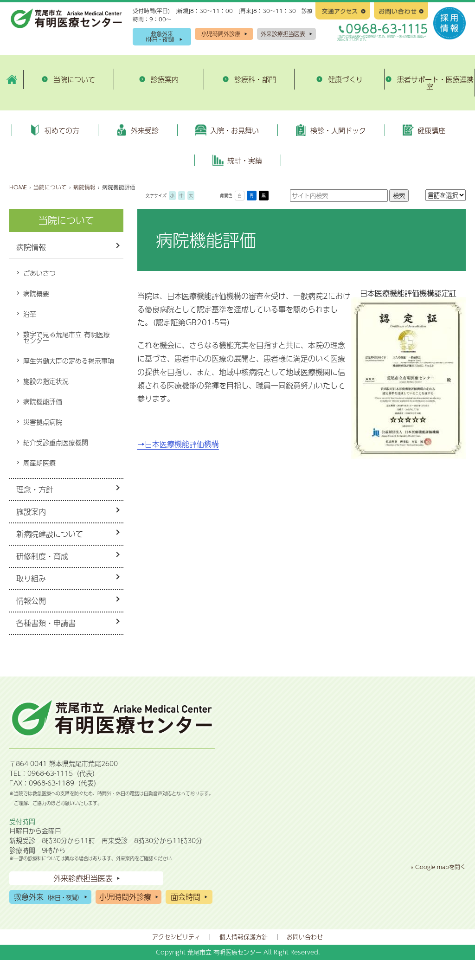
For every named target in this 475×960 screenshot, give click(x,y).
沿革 (29, 314)
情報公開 (31, 600)
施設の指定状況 (46, 381)
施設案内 (31, 511)
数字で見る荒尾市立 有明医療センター (66, 337)
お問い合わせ (305, 936)
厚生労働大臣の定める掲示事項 (68, 360)
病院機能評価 (42, 401)
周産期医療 (39, 462)
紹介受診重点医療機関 (55, 442)
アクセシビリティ (176, 936)
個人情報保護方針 (243, 936)
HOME (18, 187)
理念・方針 (34, 489)
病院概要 (36, 293)
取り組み (31, 578)
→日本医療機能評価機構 (178, 444)
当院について (50, 187)
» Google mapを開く (438, 867)
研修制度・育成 (42, 556)
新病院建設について (49, 534)
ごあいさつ (39, 273)
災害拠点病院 (42, 422)
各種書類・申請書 (46, 623)
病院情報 (84, 187)
